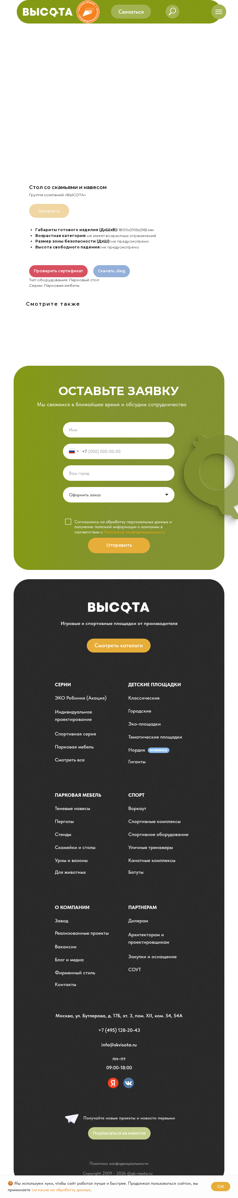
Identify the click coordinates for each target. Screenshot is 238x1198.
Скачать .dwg (111, 271)
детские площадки (154, 684)
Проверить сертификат (58, 271)
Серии (63, 684)
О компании (72, 907)
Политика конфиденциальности (119, 1163)
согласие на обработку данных (61, 1189)
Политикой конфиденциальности (134, 531)
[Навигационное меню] (218, 12)
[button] (131, 12)
